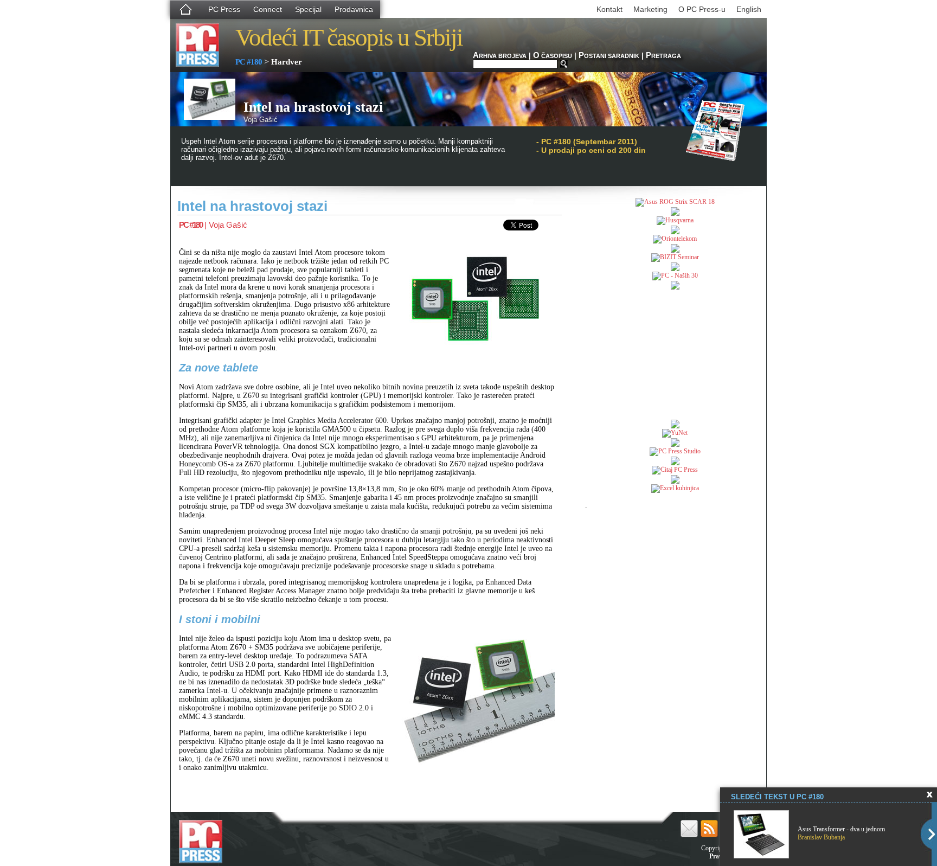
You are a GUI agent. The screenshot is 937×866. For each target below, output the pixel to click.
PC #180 (248, 61)
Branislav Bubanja (821, 837)
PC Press (224, 9)
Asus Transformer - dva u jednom (841, 829)
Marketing (650, 9)
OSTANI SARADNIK (609, 56)
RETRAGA (663, 56)
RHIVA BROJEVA (500, 56)
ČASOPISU (552, 56)
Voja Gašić (228, 224)
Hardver (286, 61)
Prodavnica (354, 9)
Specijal (308, 9)
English (748, 9)
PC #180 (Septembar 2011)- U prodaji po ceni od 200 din (591, 146)
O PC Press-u (702, 9)
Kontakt (609, 9)
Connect (267, 9)
